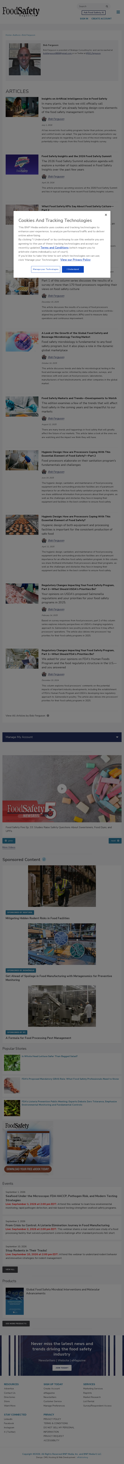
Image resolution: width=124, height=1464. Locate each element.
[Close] (105, 214)
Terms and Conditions (54, 248)
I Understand (73, 269)
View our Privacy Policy (75, 260)
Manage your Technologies (45, 269)
